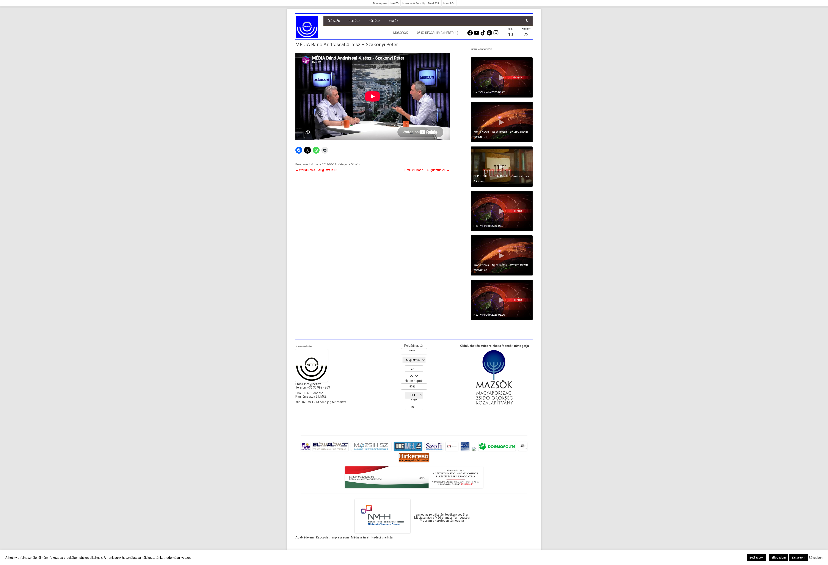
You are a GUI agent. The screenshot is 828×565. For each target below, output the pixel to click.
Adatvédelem (304, 537)
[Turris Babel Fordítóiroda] (408, 450)
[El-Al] (331, 450)
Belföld (354, 20)
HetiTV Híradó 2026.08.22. (489, 92)
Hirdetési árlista (382, 537)
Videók (393, 20)
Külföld (374, 20)
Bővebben (816, 558)
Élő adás (334, 20)
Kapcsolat (322, 537)
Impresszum (340, 537)
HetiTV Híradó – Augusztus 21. (427, 170)
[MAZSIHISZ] (371, 450)
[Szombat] (465, 450)
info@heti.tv (312, 384)
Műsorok (400, 33)
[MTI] (452, 450)
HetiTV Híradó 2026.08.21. (489, 225)
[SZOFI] (434, 450)
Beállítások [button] (756, 557)
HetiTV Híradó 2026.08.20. (489, 314)
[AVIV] (305, 450)
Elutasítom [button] (798, 557)
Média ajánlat (360, 537)
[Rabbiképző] (474, 450)
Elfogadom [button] (779, 557)
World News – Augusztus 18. (316, 170)
